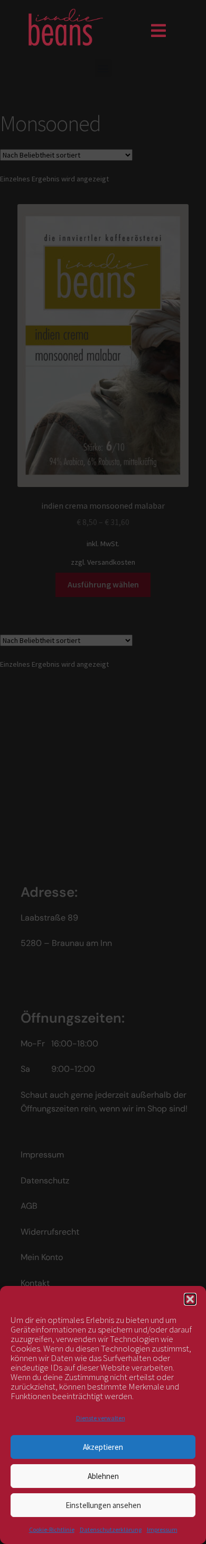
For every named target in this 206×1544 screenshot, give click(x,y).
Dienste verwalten (100, 1418)
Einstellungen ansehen (103, 1505)
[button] (190, 1299)
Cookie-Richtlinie (51, 1529)
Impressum (162, 1529)
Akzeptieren (103, 1447)
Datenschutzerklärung (111, 1529)
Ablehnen (103, 1476)
